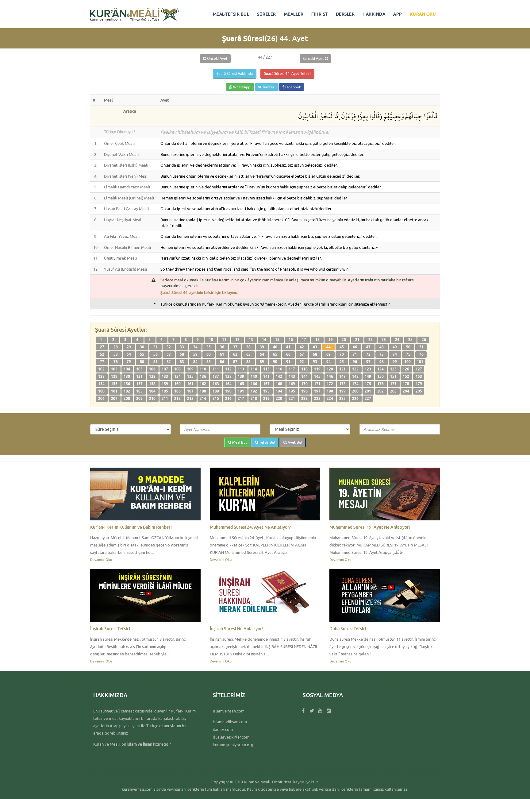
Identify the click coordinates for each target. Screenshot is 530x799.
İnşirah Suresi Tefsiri (110, 628)
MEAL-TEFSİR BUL (231, 14)
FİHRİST (319, 14)
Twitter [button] (268, 87)
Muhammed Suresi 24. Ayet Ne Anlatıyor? (250, 527)
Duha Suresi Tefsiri (347, 628)
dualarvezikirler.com (231, 737)
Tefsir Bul (266, 442)
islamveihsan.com (228, 710)
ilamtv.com (223, 729)
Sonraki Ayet (314, 58)
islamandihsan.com (230, 721)
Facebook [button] (292, 87)
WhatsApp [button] (241, 87)
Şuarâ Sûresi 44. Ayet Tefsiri (287, 73)
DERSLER (345, 14)
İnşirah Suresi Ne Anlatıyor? (236, 628)
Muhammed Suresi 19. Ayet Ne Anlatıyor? (369, 527)
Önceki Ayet (217, 58)
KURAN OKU (423, 14)
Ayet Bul (294, 442)
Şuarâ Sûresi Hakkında (235, 73)
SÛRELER (266, 14)
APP (397, 14)
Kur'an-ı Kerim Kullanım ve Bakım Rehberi (131, 527)
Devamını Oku (101, 560)
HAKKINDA (374, 14)
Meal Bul (239, 442)
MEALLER (294, 14)
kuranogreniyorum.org (233, 744)
